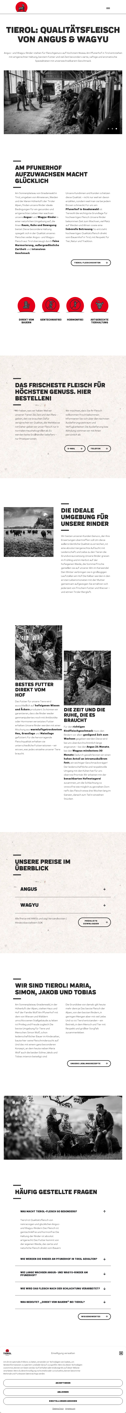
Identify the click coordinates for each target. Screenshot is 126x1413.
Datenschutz (58, 1408)
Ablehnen (63, 1391)
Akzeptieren (63, 1382)
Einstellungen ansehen (63, 1401)
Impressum (70, 1408)
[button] (121, 1353)
